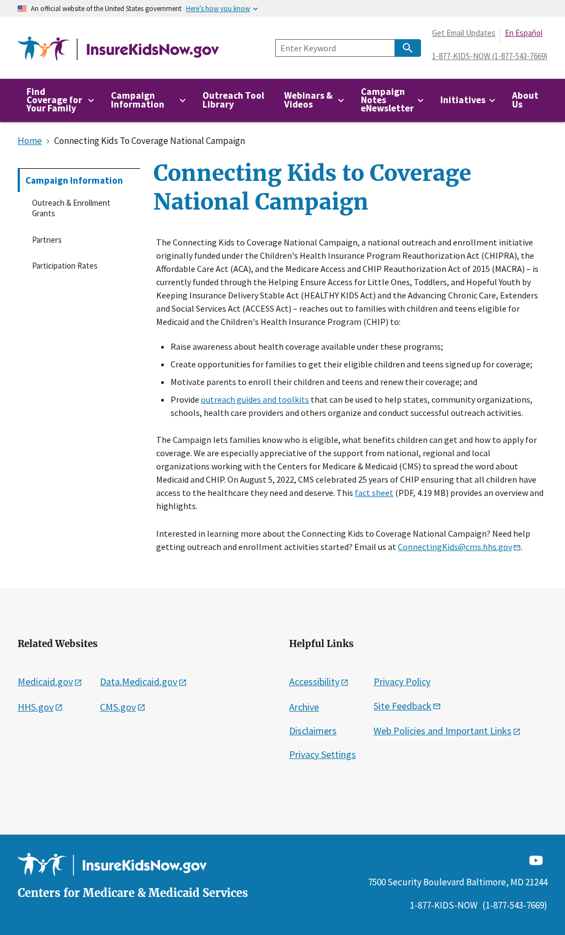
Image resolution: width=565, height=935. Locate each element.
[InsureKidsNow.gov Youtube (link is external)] (536, 860)
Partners (47, 239)
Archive (304, 707)
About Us (525, 99)
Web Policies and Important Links (442, 730)
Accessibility (314, 681)
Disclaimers (313, 730)
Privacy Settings (322, 754)
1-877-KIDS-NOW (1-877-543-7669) (489, 56)
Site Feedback (402, 705)
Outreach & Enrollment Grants (71, 207)
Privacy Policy (402, 681)
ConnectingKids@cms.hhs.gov (455, 546)
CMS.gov (118, 707)
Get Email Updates (463, 33)
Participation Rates (65, 265)
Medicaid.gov (45, 681)
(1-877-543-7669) (514, 905)
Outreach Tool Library (233, 99)
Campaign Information (74, 180)
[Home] (118, 49)
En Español (523, 33)
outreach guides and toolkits (255, 399)
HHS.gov (36, 707)
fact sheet (374, 492)
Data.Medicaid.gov (138, 681)
